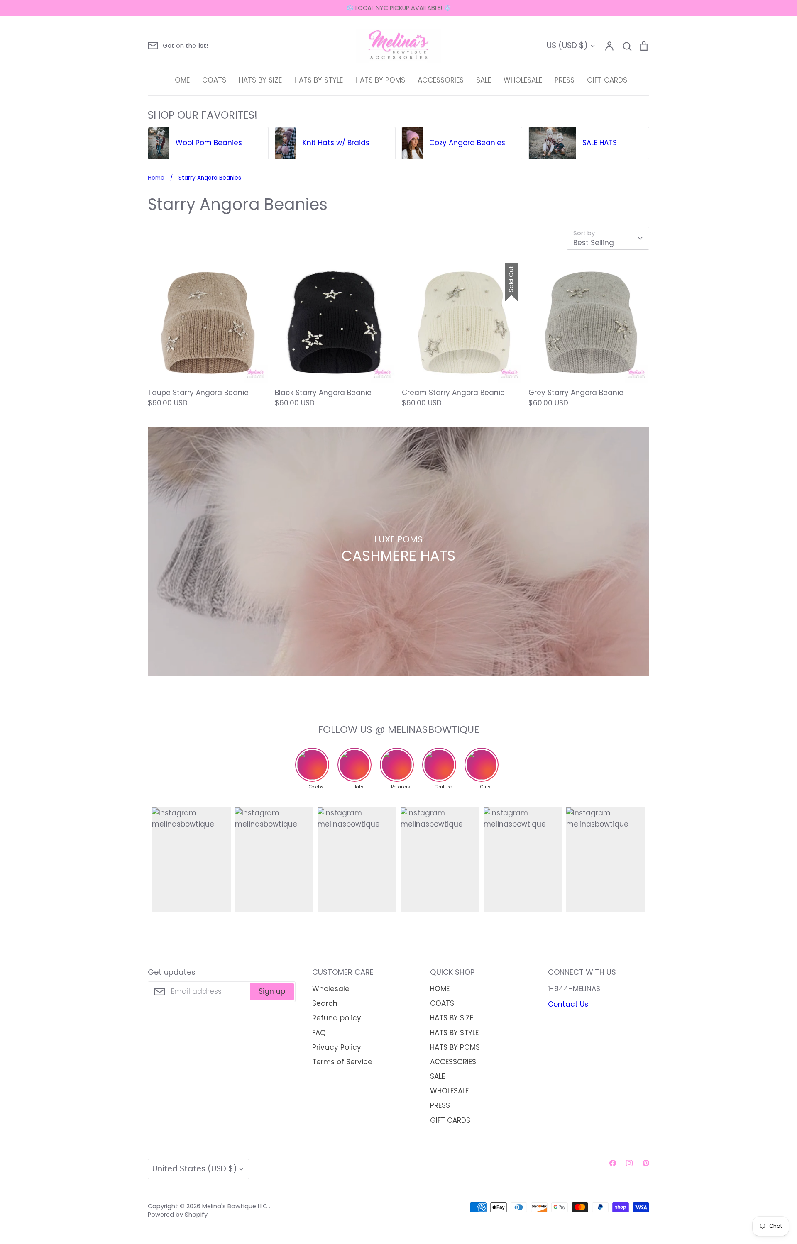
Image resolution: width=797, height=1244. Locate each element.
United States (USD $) (194, 1168)
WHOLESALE (523, 80)
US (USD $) (567, 45)
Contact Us (568, 1004)
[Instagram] (629, 1163)
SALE (483, 80)
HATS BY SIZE (260, 80)
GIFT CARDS (607, 80)
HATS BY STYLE (318, 80)
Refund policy (336, 1018)
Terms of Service (342, 1062)
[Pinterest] (646, 1163)
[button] (141, 143)
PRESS (565, 80)
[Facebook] (612, 1163)
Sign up (272, 991)
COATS (214, 80)
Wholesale (331, 989)
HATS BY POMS (380, 80)
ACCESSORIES (441, 80)
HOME (180, 80)
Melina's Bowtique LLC (235, 1206)
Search (324, 1003)
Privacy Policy (336, 1047)
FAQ (319, 1033)
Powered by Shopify (178, 1214)
